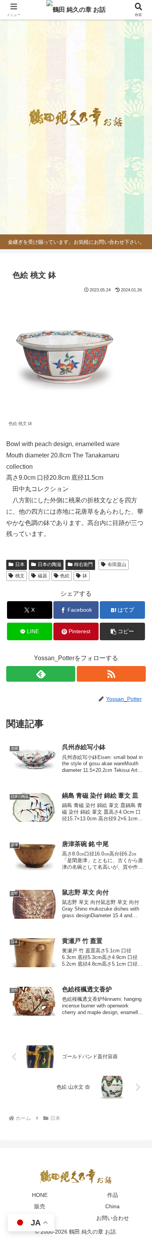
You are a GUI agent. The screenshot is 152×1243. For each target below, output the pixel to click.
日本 (20, 564)
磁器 (42, 576)
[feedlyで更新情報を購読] (40, 674)
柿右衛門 (83, 564)
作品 (112, 1195)
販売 (39, 1206)
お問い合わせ (112, 1218)
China (112, 1206)
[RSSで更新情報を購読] (111, 674)
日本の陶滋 (49, 564)
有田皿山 (117, 564)
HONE (40, 1195)
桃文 (20, 576)
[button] (122, 631)
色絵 (64, 576)
